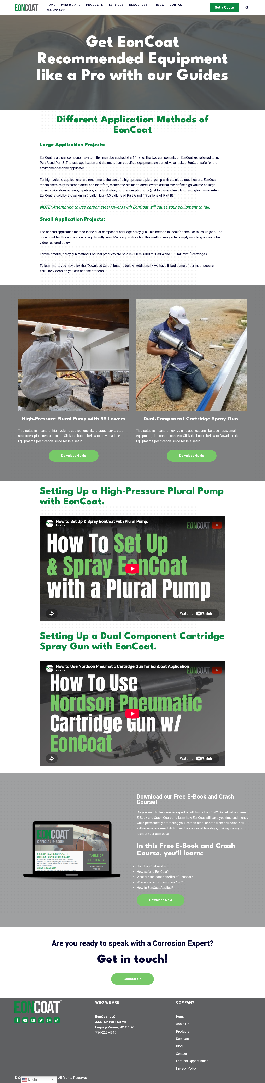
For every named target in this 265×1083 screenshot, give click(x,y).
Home (50, 5)
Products (94, 5)
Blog (160, 5)
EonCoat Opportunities (192, 1061)
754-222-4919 (55, 10)
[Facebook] (17, 1020)
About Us (182, 1024)
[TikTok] (57, 1020)
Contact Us (132, 979)
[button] (149, 4)
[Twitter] (41, 1020)
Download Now (160, 900)
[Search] (246, 7)
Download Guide (73, 456)
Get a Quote (224, 7)
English (33, 1079)
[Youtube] (25, 1020)
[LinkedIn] (33, 1020)
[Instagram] (49, 1020)
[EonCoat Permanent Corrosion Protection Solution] (26, 7)
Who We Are (70, 5)
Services (116, 5)
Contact (177, 5)
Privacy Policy (186, 1068)
